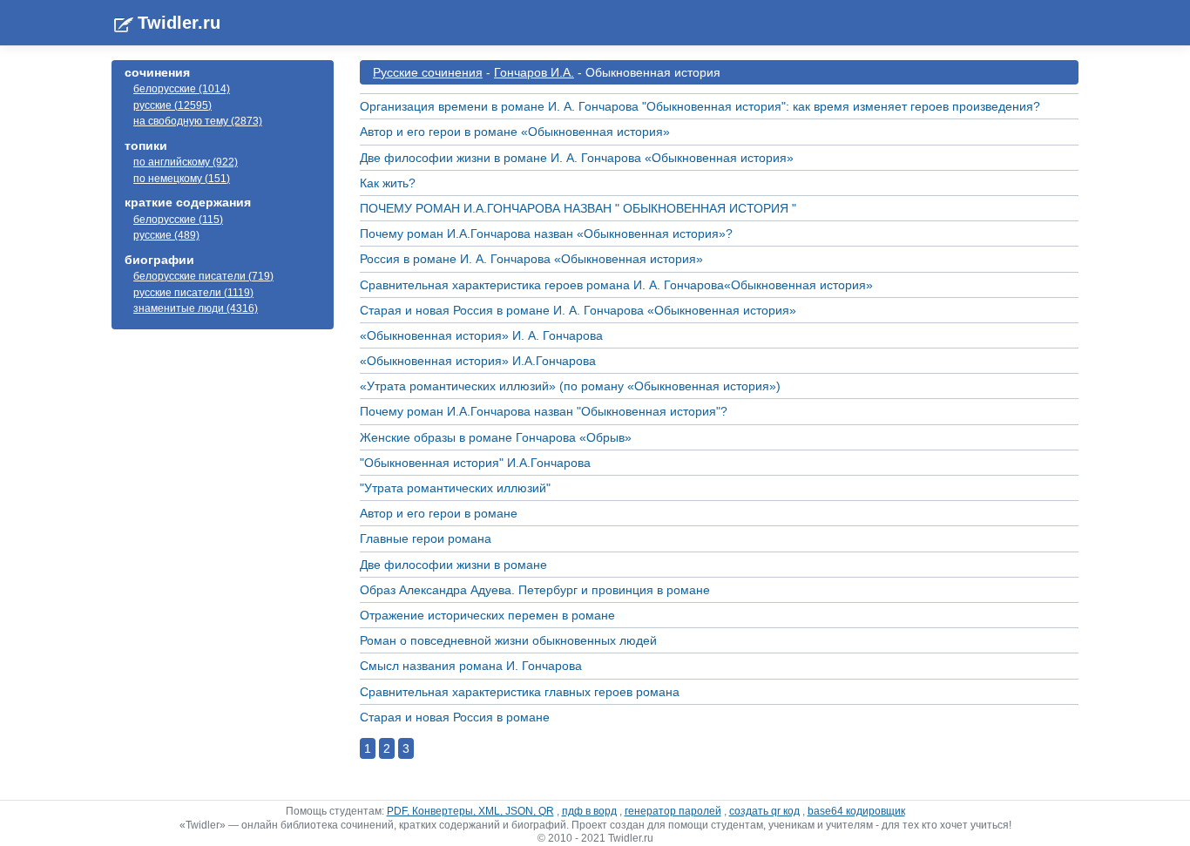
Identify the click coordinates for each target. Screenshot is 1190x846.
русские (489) (166, 235)
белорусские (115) (178, 219)
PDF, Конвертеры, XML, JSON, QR (470, 811)
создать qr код (764, 811)
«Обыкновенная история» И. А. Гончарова (481, 335)
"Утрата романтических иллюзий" (455, 488)
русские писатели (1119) (193, 293)
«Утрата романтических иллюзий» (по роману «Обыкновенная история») (570, 386)
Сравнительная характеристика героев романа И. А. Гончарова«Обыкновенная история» (616, 285)
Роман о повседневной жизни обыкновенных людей (508, 640)
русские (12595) (172, 105)
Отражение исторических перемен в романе (487, 615)
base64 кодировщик (856, 811)
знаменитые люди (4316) (195, 308)
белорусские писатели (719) (203, 276)
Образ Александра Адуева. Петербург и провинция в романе (535, 590)
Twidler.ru (179, 22)
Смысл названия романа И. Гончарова (471, 666)
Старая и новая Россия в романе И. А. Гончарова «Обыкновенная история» (578, 310)
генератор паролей (673, 811)
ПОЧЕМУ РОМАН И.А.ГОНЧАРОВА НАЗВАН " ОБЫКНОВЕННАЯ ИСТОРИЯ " (578, 208)
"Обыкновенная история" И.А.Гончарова (475, 463)
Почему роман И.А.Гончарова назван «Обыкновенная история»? (546, 233)
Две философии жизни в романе (453, 565)
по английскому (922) (185, 162)
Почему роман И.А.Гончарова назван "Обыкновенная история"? (543, 411)
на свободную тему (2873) (197, 121)
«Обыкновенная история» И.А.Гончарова (478, 361)
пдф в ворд (589, 811)
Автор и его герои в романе (438, 513)
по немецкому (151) (181, 179)
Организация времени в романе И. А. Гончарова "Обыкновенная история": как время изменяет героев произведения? (700, 106)
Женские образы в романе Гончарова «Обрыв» (496, 437)
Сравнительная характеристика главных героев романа (520, 692)
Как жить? (388, 183)
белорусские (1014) (181, 89)
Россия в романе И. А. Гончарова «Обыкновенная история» (531, 259)
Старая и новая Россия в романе (455, 717)
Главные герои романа (425, 538)
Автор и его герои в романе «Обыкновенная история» (515, 132)
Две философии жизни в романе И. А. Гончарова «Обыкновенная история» (577, 158)
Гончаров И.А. (534, 72)
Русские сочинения (428, 72)
